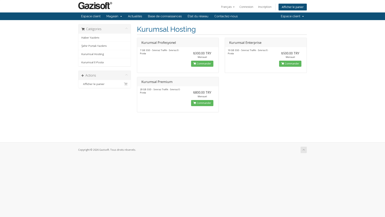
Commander (203, 63)
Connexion (246, 7)
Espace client (90, 16)
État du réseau (198, 16)
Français (227, 7)
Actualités (135, 16)
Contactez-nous (226, 16)
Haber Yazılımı (90, 37)
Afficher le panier (293, 7)
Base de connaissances (165, 16)
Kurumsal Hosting (92, 54)
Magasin (113, 16)
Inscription (265, 7)
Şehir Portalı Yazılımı (94, 46)
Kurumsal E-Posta (92, 62)
